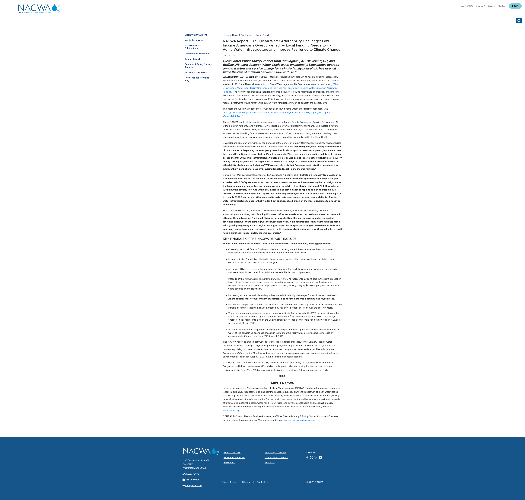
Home (39, 9)
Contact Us (263, 482)
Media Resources (193, 40)
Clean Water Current (195, 34)
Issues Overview (232, 452)
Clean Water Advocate (196, 53)
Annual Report (192, 59)
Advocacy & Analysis (275, 452)
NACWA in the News (195, 72)
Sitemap (246, 482)
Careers (491, 6)
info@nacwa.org (193, 485)
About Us (270, 462)
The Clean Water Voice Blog (196, 79)
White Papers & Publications (192, 47)
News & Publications (242, 35)
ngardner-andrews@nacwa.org (299, 420)
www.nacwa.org (231, 410)
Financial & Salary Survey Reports (198, 65)
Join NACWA (467, 6)
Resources (229, 462)
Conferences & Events (276, 457)
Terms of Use (228, 482)
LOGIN (515, 6)
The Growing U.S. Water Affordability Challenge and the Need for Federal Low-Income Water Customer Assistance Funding (280, 88)
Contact (502, 6)
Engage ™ (480, 6)
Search (519, 20)
